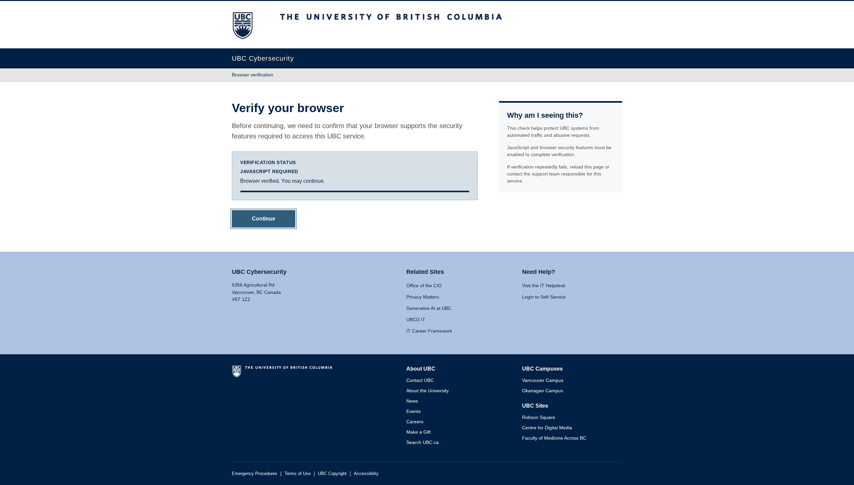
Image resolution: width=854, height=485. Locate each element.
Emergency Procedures (254, 473)
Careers (414, 421)
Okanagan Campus (542, 390)
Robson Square (538, 417)
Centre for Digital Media (547, 427)
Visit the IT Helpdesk (543, 285)
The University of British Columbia (283, 374)
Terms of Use (298, 473)
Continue (263, 218)
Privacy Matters (422, 297)
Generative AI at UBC (428, 308)
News (412, 401)
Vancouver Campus (542, 380)
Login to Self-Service (544, 297)
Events (413, 411)
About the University (427, 390)
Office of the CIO (424, 285)
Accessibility (366, 473)
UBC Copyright (332, 473)
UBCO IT (415, 319)
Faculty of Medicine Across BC (554, 438)
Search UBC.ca (422, 442)
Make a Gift (418, 432)
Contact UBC (420, 380)
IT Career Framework (429, 331)
